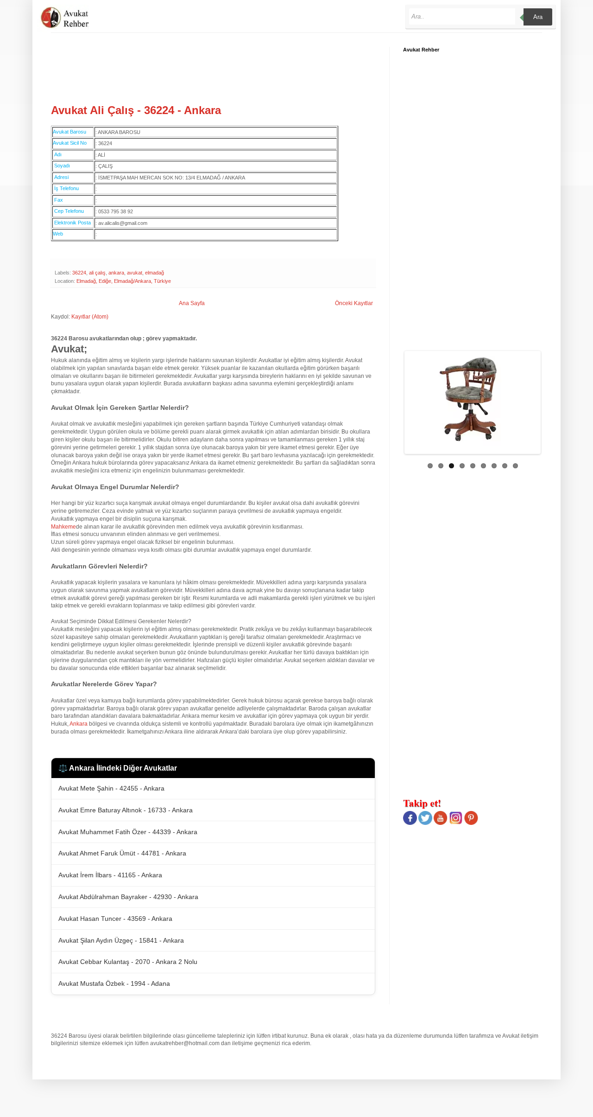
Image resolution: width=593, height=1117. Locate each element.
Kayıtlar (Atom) (89, 316)
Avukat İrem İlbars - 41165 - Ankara (110, 875)
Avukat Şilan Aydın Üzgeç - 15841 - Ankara (121, 940)
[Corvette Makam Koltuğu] (487, 399)
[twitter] (425, 823)
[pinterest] (471, 823)
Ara (538, 16)
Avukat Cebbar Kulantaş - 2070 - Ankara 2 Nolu (127, 961)
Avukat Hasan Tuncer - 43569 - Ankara (115, 918)
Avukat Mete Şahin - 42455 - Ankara (111, 788)
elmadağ (154, 272)
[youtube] (441, 823)
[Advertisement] (219, 68)
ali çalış (97, 272)
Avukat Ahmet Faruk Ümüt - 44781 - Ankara (122, 853)
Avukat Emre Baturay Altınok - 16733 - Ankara (125, 810)
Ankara (78, 724)
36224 (79, 272)
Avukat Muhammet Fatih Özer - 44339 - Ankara (127, 832)
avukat (134, 272)
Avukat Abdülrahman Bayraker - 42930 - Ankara (128, 896)
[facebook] (410, 823)
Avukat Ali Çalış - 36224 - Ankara (136, 110)
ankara (116, 272)
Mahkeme (63, 526)
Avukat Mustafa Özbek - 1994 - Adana (114, 983)
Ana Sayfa (192, 303)
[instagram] (456, 823)
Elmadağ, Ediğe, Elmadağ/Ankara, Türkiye (123, 281)
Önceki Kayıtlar (354, 303)
